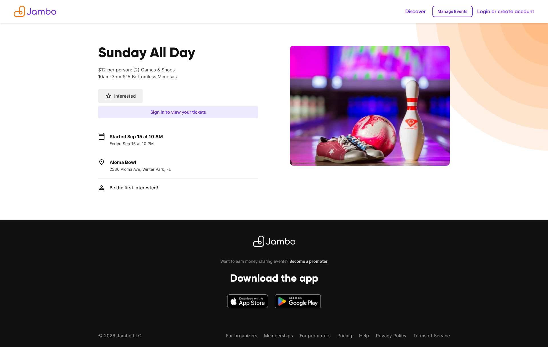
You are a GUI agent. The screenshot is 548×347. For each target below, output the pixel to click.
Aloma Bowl (123, 162)
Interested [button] (125, 96)
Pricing (344, 335)
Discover (415, 11)
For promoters (315, 335)
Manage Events (453, 11)
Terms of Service (431, 335)
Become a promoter (308, 261)
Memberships (278, 335)
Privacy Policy (391, 335)
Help (364, 335)
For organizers (241, 335)
